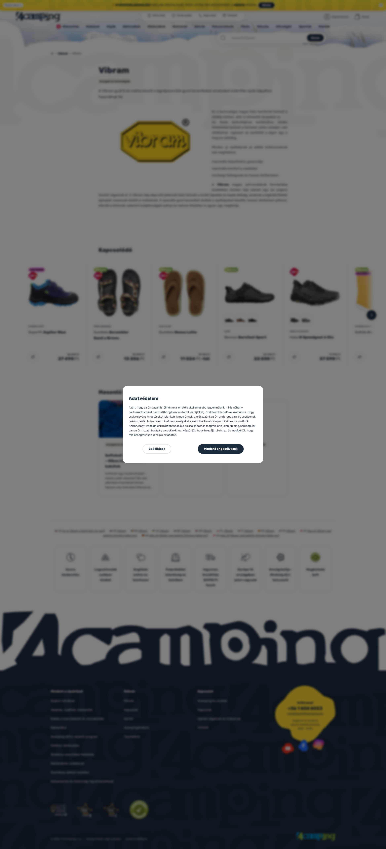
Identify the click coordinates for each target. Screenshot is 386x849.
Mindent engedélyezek (221, 449)
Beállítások (157, 449)
